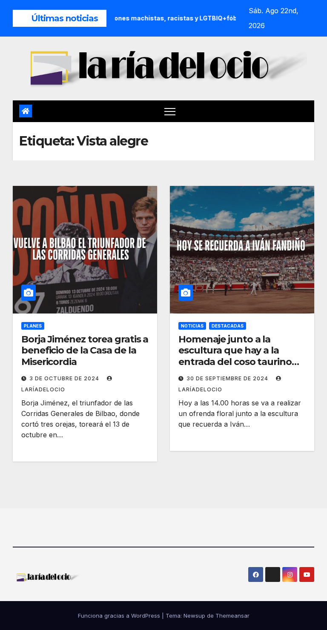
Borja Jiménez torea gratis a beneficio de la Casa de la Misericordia (84, 351)
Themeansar (232, 615)
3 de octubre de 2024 (65, 378)
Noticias (192, 325)
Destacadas (228, 325)
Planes (33, 325)
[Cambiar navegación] (170, 111)
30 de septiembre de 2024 (228, 378)
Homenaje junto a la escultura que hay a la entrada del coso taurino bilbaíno (235, 356)
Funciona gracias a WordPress (120, 615)
